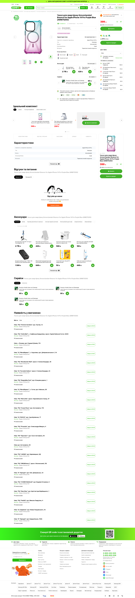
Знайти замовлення (86, 555)
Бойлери (107, 590)
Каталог (30, 7)
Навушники (108, 587)
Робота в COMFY (42, 561)
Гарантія (83, 561)
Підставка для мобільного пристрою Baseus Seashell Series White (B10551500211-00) (86, 68)
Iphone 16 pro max (97, 583)
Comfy (40, 550)
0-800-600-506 (109, 555)
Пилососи (32, 590)
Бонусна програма (64, 552)
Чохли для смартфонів (41, 11)
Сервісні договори (64, 564)
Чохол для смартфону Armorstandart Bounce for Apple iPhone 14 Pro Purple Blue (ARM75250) (40, 122)
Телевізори (62, 587)
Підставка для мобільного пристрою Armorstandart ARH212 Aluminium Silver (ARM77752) (63, 122)
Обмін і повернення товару (88, 559)
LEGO (115, 587)
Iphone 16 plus (76, 583)
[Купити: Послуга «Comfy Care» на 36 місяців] (67, 293)
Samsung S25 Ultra (44, 587)
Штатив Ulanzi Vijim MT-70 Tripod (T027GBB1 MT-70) (70, 68)
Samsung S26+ (117, 583)
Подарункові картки (78, 4)
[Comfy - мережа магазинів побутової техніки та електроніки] (16, 7)
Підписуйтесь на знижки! (19, 552)
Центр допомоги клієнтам (87, 552)
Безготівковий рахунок (65, 566)
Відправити (22, 560)
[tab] (22, 136)
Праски (71, 590)
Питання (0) (29, 177)
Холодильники (82, 587)
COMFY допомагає (112, 4)
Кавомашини (64, 590)
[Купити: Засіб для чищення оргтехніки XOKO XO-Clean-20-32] (72, 246)
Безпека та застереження (44, 564)
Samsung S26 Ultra (22, 587)
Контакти (40, 557)
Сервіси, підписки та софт (66, 557)
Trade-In (104, 4)
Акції (71, 4)
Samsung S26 (107, 583)
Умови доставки (85, 557)
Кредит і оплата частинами (66, 559)
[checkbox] (19, 226)
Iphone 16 (67, 583)
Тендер (40, 566)
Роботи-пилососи (53, 590)
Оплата (61, 568)
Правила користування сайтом (89, 564)
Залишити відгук (54, 205)
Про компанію (41, 552)
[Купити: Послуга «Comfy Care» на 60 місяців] (26, 304)
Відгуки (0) (18, 177)
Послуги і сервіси (64, 550)
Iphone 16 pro (86, 583)
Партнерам (41, 568)
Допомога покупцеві (87, 550)
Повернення (98, 4)
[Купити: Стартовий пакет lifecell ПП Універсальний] (72, 265)
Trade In (62, 561)
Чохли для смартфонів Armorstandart (54, 11)
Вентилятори (88, 590)
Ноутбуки (53, 587)
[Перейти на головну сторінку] (12, 11)
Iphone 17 (29, 583)
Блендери (79, 590)
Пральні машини (72, 587)
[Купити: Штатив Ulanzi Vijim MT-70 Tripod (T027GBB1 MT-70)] (31, 246)
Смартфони (21, 583)
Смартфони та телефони (18, 11)
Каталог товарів (42, 571)
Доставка (92, 4)
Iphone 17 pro (47, 583)
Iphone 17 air (38, 583)
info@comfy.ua (108, 560)
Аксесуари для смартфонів (30, 11)
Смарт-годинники (22, 590)
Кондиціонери (98, 590)
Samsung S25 (33, 587)
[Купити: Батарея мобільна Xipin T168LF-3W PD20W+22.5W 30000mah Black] (31, 265)
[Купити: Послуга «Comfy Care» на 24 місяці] (26, 293)
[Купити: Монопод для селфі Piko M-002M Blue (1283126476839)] (92, 246)
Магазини (86, 4)
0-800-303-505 (109, 553)
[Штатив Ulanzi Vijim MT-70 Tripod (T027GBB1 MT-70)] (63, 68)
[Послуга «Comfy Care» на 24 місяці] (63, 81)
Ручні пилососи (41, 590)
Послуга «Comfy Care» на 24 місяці (75, 80)
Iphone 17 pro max (57, 583)
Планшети (99, 587)
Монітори (92, 587)
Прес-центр (41, 559)
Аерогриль (114, 590)
